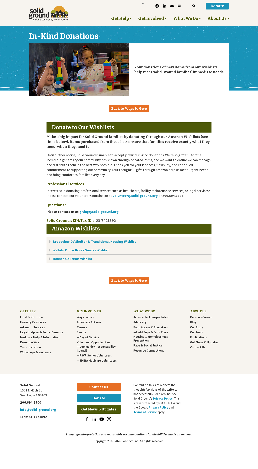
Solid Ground (54, 13)
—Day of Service (88, 337)
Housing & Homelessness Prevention (150, 338)
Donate (98, 398)
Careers (82, 327)
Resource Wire (29, 342)
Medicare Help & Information (39, 337)
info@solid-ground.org (38, 409)
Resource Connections (148, 350)
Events (81, 332)
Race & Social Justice (148, 345)
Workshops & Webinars (35, 352)
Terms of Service (145, 412)
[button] (194, 6)
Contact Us (197, 347)
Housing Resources (33, 322)
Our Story (196, 327)
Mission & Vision (200, 317)
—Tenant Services (32, 327)
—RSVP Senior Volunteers (94, 355)
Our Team (196, 332)
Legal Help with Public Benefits (41, 332)
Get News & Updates (204, 342)
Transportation (30, 347)
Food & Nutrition (31, 317)
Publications (198, 337)
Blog (193, 322)
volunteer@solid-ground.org (135, 195)
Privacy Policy (163, 398)
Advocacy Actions (89, 322)
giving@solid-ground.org (99, 211)
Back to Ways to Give (129, 108)
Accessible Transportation (151, 317)
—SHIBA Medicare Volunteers (97, 360)
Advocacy (140, 322)
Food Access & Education (150, 327)
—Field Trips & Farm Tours (150, 332)
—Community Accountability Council (96, 348)
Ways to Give (85, 317)
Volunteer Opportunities (93, 342)
